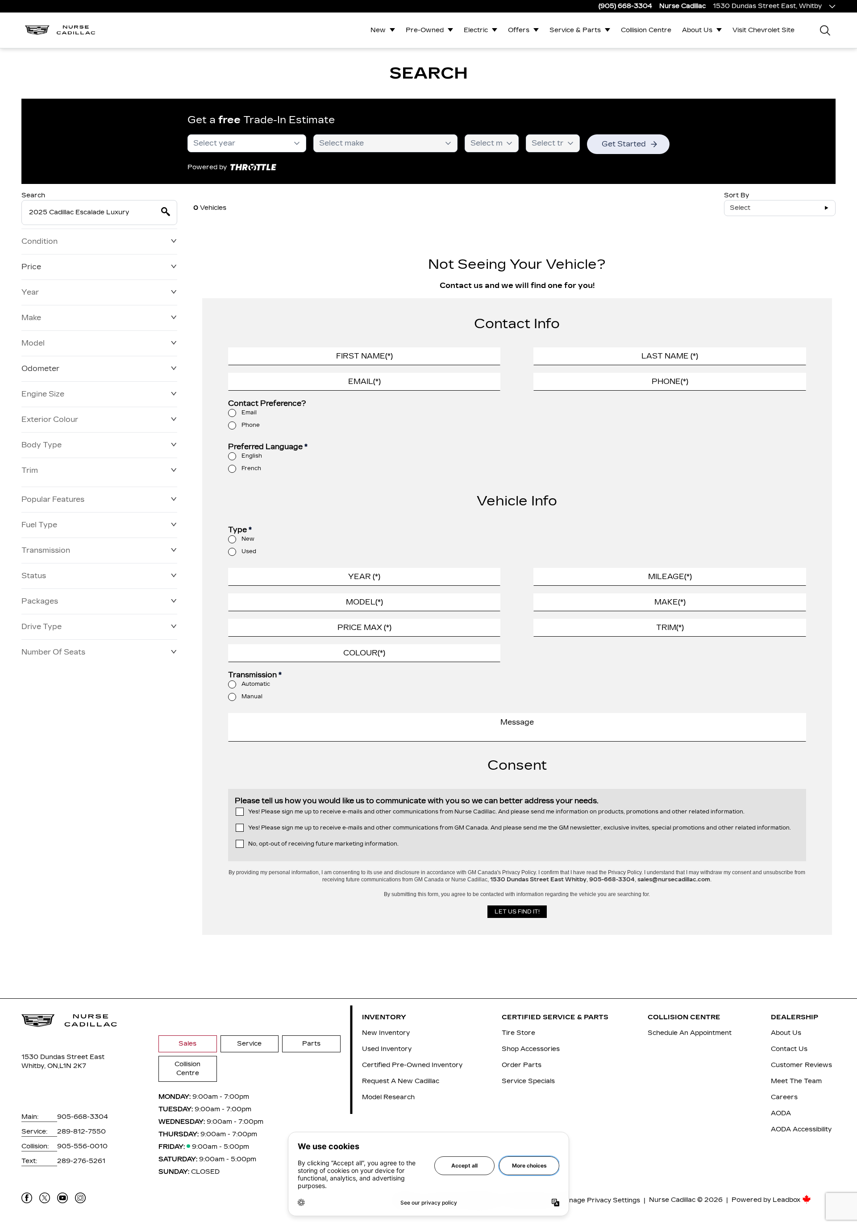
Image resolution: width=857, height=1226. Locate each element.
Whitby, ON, (40, 1066)
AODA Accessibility (801, 1129)
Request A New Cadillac (400, 1081)
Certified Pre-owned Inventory (412, 1065)
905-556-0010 (82, 1146)
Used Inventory (387, 1049)
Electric (476, 30)
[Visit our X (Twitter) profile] (44, 1198)
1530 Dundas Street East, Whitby (767, 6)
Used (248, 551)
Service (249, 1043)
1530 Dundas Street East (62, 1057)
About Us (697, 30)
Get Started (624, 144)
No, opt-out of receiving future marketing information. (323, 844)
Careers (784, 1097)
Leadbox (787, 1200)
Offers (518, 30)
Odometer (40, 368)
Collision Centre (646, 30)
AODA (781, 1113)
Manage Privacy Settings (599, 1200)
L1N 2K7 (72, 1066)
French (251, 468)
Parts (311, 1043)
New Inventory (386, 1033)
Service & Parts (575, 30)
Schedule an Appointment (690, 1033)
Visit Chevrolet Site (763, 30)
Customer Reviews (801, 1065)
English (251, 456)
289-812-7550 (81, 1131)
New (378, 30)
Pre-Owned (425, 30)
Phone (250, 425)
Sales (187, 1043)
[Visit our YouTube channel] (62, 1198)
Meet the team (796, 1081)
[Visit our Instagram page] (80, 1198)
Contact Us (789, 1049)
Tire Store (518, 1033)
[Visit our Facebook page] (26, 1198)
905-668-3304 (82, 1117)
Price (31, 267)
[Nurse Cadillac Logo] (60, 30)
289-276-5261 (81, 1161)
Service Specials (528, 1081)
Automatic (255, 684)
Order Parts (521, 1065)
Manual (251, 696)
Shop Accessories (531, 1049)
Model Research (388, 1097)
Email (249, 412)
